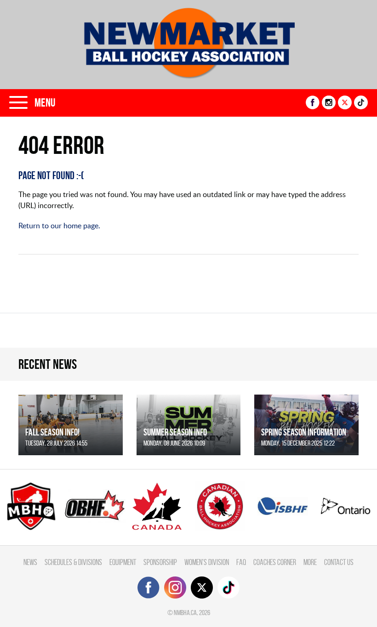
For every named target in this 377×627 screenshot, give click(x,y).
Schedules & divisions (73, 562)
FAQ (241, 562)
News (30, 562)
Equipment (122, 562)
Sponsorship (160, 562)
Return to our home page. (59, 225)
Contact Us (339, 562)
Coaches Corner (274, 562)
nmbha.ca (185, 612)
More (310, 562)
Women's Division (206, 562)
